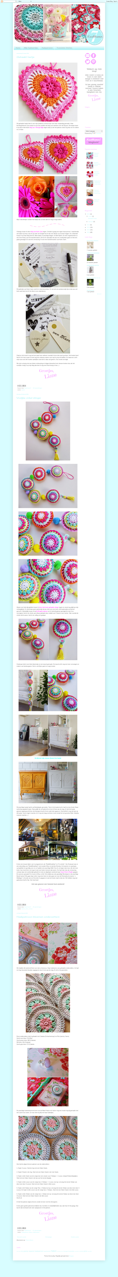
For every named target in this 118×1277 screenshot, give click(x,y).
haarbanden (47, 1251)
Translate (98, 133)
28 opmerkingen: (37, 907)
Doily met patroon (96, 200)
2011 (88, 232)
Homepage (48, 1237)
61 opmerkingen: (37, 1230)
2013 (88, 227)
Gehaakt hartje (25, 57)
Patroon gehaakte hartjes (96, 173)
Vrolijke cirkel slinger (29, 397)
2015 (88, 214)
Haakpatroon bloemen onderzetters (38, 916)
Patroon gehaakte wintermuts (97, 191)
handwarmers (60, 1251)
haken (23, 390)
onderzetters (36, 1232)
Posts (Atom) (29, 1240)
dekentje (18, 1251)
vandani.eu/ (90, 290)
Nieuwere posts (21, 1237)
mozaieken (76, 1251)
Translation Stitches (64, 48)
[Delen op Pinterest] (25, 386)
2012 (88, 230)
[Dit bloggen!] (20, 386)
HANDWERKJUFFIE (93, 265)
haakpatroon (25, 1232)
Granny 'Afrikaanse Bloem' (97, 164)
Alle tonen (99, 293)
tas (91, 1251)
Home (18, 48)
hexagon (66, 1251)
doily (22, 1251)
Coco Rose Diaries (92, 240)
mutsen (81, 1251)
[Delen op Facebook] (23, 386)
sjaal (89, 1251)
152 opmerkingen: (37, 388)
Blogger (71, 1256)
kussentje (71, 1251)
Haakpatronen (47, 48)
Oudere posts (75, 1237)
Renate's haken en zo (93, 278)
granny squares (29, 1251)
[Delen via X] (22, 386)
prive (27, 909)
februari (90, 221)
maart (90, 216)
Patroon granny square (96, 154)
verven (30, 909)
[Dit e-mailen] (18, 386)
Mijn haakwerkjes (31, 48)
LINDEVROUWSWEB (93, 253)
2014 (88, 225)
